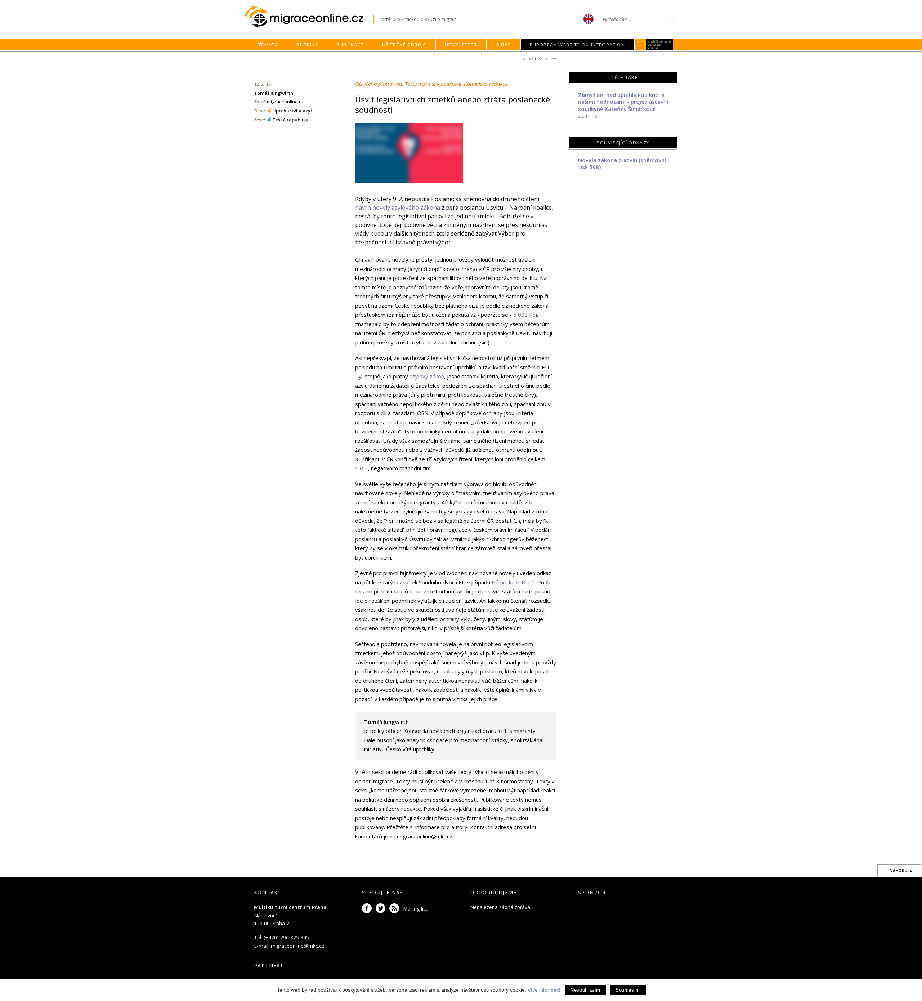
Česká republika (290, 119)
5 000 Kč (524, 314)
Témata (268, 44)
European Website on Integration (577, 44)
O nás (503, 44)
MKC (653, 44)
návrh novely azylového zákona (397, 208)
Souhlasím (628, 990)
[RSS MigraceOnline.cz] (395, 908)
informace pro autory (441, 827)
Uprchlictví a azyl (292, 110)
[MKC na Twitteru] (382, 908)
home (526, 58)
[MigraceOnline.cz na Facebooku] (368, 908)
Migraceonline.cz (309, 17)
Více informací (544, 990)
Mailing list (415, 908)
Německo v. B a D (513, 582)
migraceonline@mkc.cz (297, 945)
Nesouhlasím (585, 990)
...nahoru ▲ (899, 870)
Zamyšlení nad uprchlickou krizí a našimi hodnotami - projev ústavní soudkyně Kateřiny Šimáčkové (623, 101)
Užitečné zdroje (404, 44)
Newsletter (461, 44)
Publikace (350, 44)
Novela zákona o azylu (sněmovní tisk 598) (622, 163)
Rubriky (307, 44)
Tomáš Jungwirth (273, 93)
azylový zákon (426, 376)
